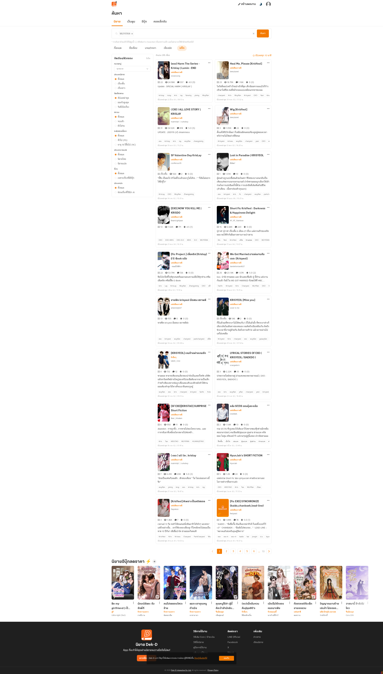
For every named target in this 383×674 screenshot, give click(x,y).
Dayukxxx (174, 509)
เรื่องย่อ (168, 48)
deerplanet (234, 71)
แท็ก (182, 48)
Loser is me (234, 308)
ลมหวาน (297, 615)
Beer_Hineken (176, 418)
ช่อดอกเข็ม (168, 615)
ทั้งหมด (117, 48)
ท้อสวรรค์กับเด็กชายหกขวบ (303, 606)
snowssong (175, 76)
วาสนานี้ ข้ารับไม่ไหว (355, 606)
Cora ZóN (350, 615)
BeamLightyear (177, 220)
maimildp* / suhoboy (179, 121)
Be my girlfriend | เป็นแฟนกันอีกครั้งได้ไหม (121, 606)
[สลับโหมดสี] (261, 4)
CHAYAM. (233, 414)
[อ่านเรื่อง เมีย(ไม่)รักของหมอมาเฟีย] (279, 583)
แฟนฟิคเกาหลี (176, 72)
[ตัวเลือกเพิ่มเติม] (209, 63)
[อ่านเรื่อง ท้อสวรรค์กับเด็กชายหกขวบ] (305, 583)
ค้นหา (262, 33)
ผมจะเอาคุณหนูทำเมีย (198, 606)
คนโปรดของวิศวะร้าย (173, 606)
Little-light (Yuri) (119, 615)
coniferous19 (176, 163)
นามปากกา (150, 48)
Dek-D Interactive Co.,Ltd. (181, 670)
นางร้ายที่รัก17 (273, 615)
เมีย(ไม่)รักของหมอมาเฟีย (276, 606)
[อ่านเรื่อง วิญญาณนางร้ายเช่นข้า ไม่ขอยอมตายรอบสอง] (331, 583)
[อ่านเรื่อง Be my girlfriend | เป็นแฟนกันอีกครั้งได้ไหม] (123, 583)
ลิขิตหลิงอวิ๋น (246, 615)
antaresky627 (176, 308)
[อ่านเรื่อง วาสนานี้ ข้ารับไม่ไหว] (357, 583)
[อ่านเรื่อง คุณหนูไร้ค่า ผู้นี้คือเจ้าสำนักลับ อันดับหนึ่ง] (227, 583)
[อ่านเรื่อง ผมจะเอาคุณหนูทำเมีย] (201, 583)
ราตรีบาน (141, 615)
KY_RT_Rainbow (236, 220)
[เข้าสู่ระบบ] (268, 4)
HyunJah (233, 463)
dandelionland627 (237, 266)
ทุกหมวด (120, 68)
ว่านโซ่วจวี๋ (324, 615)
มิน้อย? (232, 163)
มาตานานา (194, 615)
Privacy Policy (213, 670)
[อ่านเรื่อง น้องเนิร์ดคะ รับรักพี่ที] (149, 583)
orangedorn (235, 365)
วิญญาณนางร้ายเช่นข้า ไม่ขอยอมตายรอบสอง (329, 606)
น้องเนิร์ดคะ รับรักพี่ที (146, 606)
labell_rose (175, 361)
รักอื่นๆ (173, 357)
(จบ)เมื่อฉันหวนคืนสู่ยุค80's (250, 606)
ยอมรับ (226, 658)
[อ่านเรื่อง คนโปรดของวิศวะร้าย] (175, 583)
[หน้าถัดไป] (268, 551)
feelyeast (233, 513)
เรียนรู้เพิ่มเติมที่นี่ (200, 658)
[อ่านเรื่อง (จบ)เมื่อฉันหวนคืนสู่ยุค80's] (253, 583)
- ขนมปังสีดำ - (176, 266)
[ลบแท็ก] (132, 33)
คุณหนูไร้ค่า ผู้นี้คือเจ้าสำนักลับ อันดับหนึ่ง (224, 606)
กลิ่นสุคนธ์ (220, 615)
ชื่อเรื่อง (133, 48)
